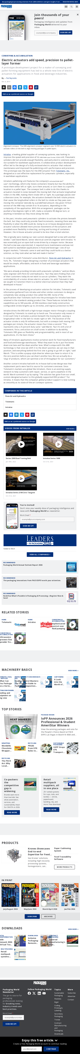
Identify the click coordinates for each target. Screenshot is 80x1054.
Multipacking (7, 949)
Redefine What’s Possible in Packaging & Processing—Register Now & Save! (33, 597)
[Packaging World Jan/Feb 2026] (70, 895)
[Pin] (31, 87)
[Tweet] (25, 87)
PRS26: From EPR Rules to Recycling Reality (32, 748)
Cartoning (59, 677)
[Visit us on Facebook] (29, 993)
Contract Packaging (53, 936)
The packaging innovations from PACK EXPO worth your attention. (32, 580)
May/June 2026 (30, 909)
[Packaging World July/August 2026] (10, 895)
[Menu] (77, 6)
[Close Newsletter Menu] (77, 14)
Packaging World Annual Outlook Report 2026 (22, 565)
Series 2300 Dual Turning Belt (18, 458)
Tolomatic (9, 402)
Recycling (32, 743)
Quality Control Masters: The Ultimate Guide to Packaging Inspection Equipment (27, 683)
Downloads (33, 936)
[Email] (9, 87)
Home (4, 620)
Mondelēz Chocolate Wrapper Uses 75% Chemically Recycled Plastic (7, 748)
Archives (48, 916)
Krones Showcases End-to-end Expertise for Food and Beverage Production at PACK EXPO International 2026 (39, 851)
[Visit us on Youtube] (44, 993)
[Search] (71, 6)
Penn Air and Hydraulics (60, 258)
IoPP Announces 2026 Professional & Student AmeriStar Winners (58, 722)
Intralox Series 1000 (51, 458)
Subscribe (32, 916)
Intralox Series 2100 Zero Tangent (20, 493)
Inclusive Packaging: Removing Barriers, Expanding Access (33, 940)
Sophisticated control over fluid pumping (58, 626)
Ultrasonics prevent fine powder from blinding (6, 639)
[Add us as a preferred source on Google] (36, 87)
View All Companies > (40, 554)
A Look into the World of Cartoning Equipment (59, 682)
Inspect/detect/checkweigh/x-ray (28, 677)
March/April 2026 (50, 909)
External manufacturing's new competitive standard (57, 942)
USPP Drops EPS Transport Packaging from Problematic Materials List (59, 750)
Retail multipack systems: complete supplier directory (5, 954)
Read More (12, 812)
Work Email (25, 515)
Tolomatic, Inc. (63, 171)
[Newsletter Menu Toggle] (66, 6)
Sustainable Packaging (58, 744)
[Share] (14, 87)
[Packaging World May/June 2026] (30, 895)
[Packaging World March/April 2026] (50, 895)
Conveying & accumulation (17, 55)
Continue (51, 1049)
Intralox (7, 154)
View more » (70, 429)
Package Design (47, 715)
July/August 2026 (10, 909)
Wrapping (6, 743)
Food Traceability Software (62, 858)
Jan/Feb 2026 (69, 909)
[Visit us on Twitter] (34, 993)
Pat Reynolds (11, 78)
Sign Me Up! (65, 32)
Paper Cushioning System (62, 849)
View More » (73, 671)
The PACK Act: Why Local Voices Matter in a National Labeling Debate (7, 763)
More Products (64, 867)
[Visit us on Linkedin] (39, 993)
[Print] (4, 87)
